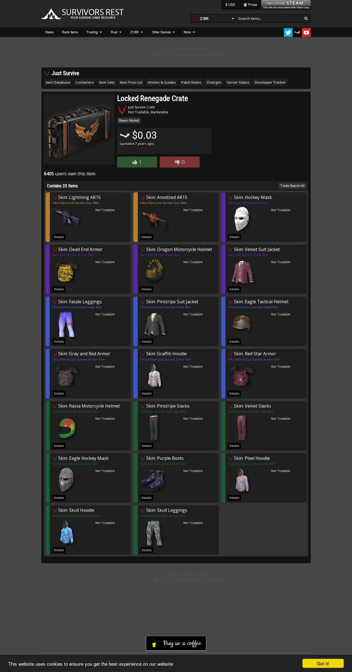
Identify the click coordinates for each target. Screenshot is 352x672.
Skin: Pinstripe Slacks (167, 406)
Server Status (238, 82)
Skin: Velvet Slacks (252, 406)
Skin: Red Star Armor (254, 353)
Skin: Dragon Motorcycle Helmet (178, 249)
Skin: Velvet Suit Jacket (256, 249)
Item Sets (107, 82)
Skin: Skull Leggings (166, 510)
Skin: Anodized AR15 (166, 197)
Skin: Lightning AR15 (79, 197)
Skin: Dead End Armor (80, 249)
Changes (214, 82)
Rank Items (70, 32)
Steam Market (129, 120)
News (49, 32)
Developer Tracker (270, 82)
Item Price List (131, 82)
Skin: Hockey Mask (252, 197)
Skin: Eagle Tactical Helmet (260, 301)
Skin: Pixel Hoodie (251, 458)
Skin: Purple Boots (164, 458)
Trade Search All (292, 185)
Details (59, 237)
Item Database (58, 82)
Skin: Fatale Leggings (79, 301)
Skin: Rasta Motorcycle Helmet (88, 406)
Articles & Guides (162, 82)
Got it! (323, 663)
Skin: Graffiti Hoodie (166, 353)
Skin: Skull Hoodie (75, 510)
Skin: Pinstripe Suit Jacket (171, 301)
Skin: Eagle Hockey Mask (83, 458)
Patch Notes (191, 82)
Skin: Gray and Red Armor (83, 353)
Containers (85, 82)
